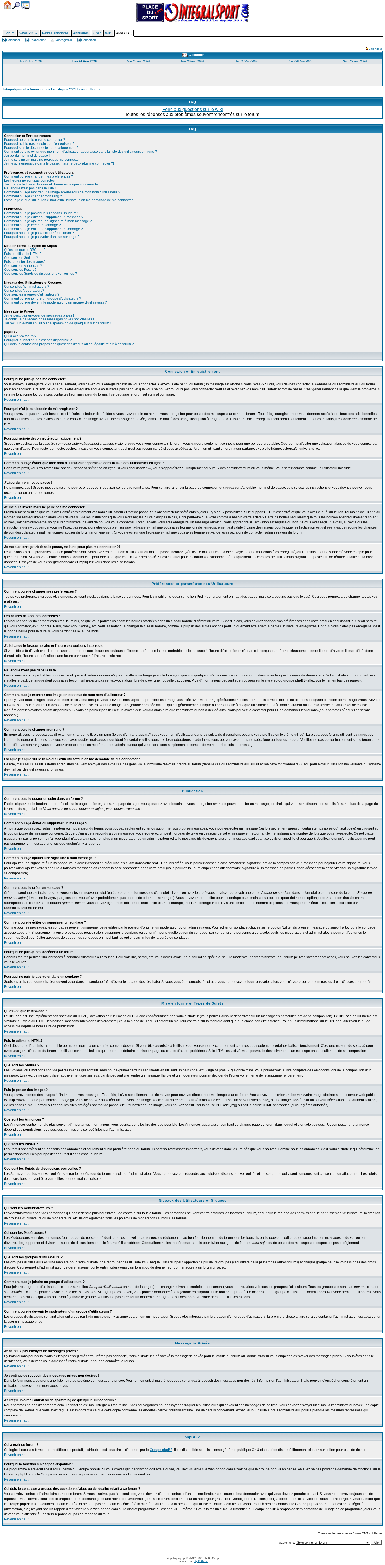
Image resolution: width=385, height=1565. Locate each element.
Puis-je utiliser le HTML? (22, 254)
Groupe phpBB (161, 1450)
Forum (9, 33)
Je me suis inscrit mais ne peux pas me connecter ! (42, 159)
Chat (97, 33)
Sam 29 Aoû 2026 (355, 61)
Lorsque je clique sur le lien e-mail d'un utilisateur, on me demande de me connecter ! (69, 200)
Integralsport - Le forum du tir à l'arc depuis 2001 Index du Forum (51, 89)
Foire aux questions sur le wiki (192, 109)
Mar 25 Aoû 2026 (138, 61)
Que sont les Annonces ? (23, 266)
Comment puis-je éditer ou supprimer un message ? (43, 217)
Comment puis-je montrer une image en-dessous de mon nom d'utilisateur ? (62, 192)
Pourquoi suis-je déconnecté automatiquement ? (41, 148)
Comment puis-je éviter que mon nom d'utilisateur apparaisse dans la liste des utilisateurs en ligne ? (80, 152)
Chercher (16, 5)
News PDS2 (28, 33)
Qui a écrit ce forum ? (20, 336)
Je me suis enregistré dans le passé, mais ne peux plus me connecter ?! (59, 163)
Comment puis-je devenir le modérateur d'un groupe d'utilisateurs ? (55, 302)
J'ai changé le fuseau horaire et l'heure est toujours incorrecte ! (51, 184)
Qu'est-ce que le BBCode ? (24, 250)
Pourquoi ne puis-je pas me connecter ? (34, 140)
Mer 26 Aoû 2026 (192, 61)
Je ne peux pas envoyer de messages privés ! (39, 315)
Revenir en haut (16, 399)
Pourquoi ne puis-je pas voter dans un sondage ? (41, 237)
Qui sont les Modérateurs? (24, 291)
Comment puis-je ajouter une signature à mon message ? (48, 221)
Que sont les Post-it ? (20, 270)
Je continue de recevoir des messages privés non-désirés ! (49, 319)
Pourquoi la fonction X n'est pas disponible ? (38, 340)
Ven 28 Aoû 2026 (300, 61)
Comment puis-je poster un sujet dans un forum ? (41, 213)
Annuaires (81, 33)
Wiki (108, 33)
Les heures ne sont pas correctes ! (30, 180)
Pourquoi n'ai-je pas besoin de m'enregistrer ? (39, 144)
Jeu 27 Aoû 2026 (246, 61)
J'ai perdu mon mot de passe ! (27, 156)
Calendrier (25, 5)
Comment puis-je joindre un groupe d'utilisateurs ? (42, 298)
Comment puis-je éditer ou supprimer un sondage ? (43, 229)
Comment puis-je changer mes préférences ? (38, 176)
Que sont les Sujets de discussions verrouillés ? (40, 274)
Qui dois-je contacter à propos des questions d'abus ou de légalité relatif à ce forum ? (69, 344)
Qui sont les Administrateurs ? (26, 287)
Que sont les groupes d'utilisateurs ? (31, 294)
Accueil (7, 5)
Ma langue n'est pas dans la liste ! (30, 188)
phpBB (184, 1558)
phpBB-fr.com (201, 1561)
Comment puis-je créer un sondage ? (32, 225)
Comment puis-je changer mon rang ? (33, 196)
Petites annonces (55, 33)
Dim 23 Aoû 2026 (30, 61)
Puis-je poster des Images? (25, 262)
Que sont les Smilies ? (21, 258)
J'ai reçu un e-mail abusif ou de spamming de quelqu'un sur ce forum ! (57, 323)
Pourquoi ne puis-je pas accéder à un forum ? (39, 233)
